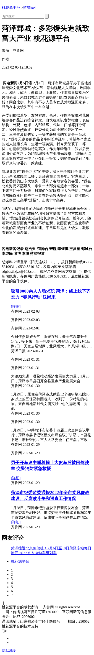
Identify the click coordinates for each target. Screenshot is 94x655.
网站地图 (9, 650)
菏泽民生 (30, 8)
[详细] (16, 306)
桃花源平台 (11, 8)
